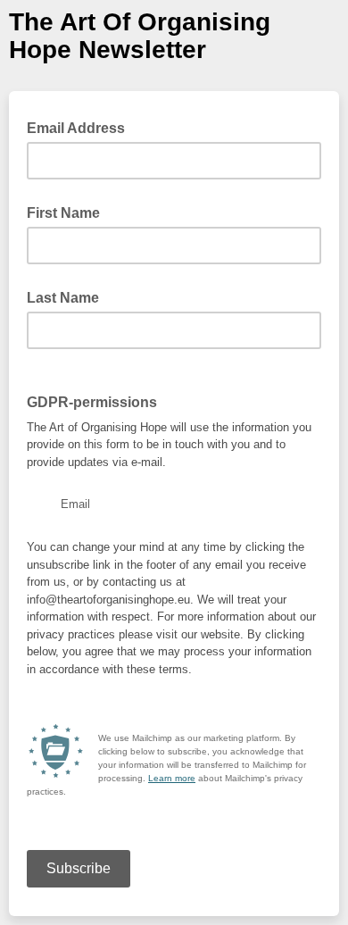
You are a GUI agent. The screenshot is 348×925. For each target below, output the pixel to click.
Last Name (63, 297)
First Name (63, 213)
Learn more (171, 778)
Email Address (81, 127)
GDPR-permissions (92, 402)
